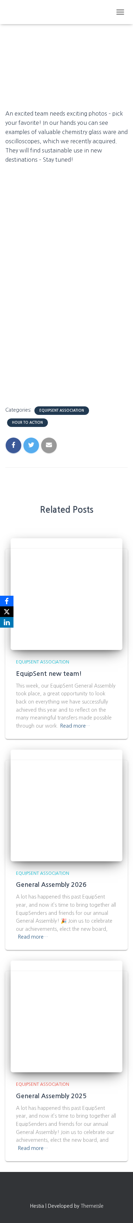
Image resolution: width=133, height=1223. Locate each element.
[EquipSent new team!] (66, 593)
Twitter (73, 1191)
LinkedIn (86, 1191)
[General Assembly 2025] (66, 1015)
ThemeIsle (92, 1205)
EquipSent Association (61, 410)
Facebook (47, 1191)
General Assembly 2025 (51, 1096)
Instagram (60, 1191)
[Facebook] (6, 601)
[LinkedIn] (6, 622)
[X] (6, 611)
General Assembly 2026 (51, 885)
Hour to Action (27, 422)
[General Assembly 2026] (66, 804)
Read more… (75, 725)
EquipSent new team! (49, 674)
